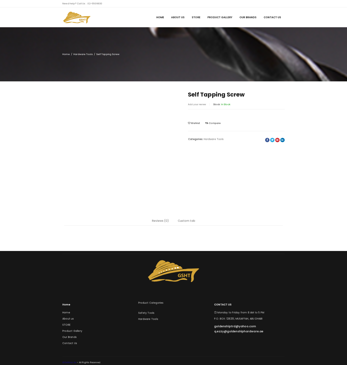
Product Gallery (72, 331)
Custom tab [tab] (186, 221)
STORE (66, 325)
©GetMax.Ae (69, 362)
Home (66, 54)
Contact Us (69, 343)
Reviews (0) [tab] (160, 221)
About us (68, 318)
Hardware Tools (83, 54)
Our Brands (69, 337)
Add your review (197, 104)
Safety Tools (146, 313)
